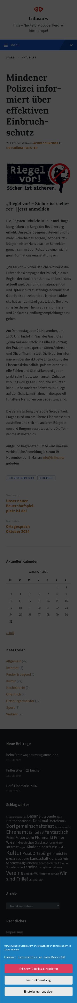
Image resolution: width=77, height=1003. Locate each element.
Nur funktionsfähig (38, 980)
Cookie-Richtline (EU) (55, 956)
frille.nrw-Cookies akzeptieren (38, 969)
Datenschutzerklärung (30, 956)
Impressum (10, 956)
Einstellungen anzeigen (39, 991)
